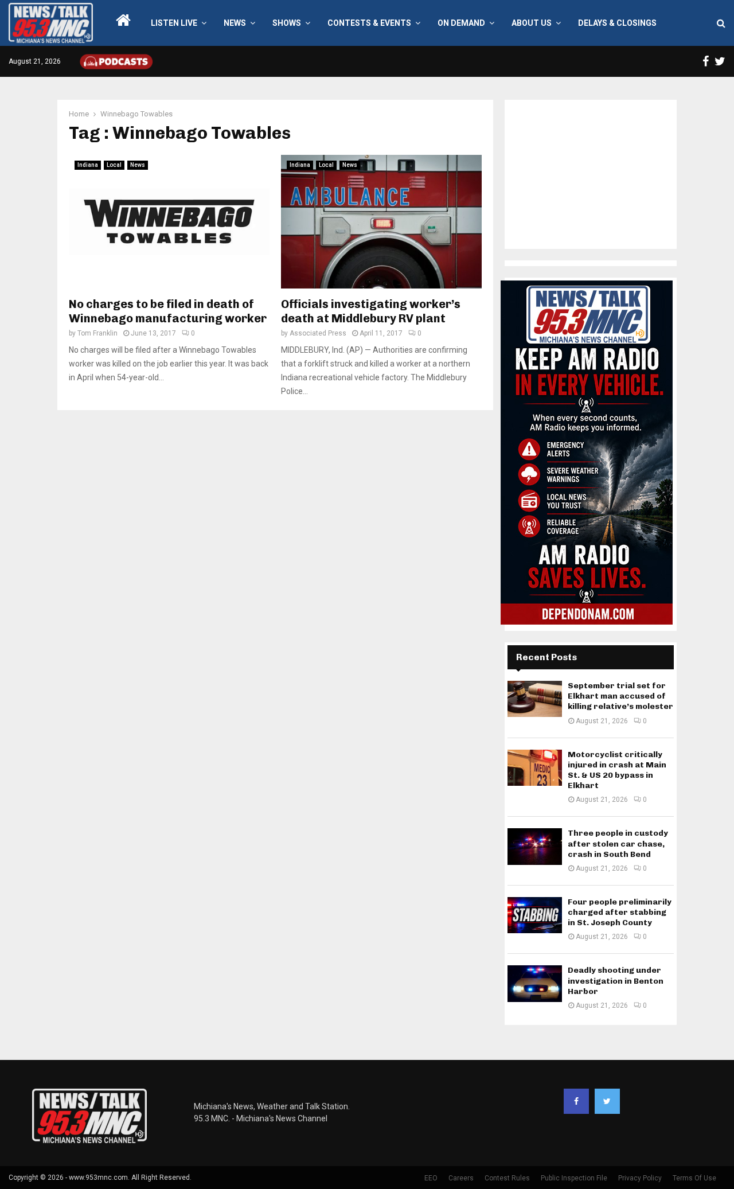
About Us (532, 23)
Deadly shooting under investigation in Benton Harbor (615, 980)
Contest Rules (507, 1178)
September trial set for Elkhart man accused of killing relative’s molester (620, 696)
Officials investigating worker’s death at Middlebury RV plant (370, 311)
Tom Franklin (97, 333)
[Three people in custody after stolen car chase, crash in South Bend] (534, 846)
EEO (431, 1178)
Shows (286, 23)
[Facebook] (576, 1101)
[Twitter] (607, 1101)
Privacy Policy (640, 1178)
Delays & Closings (617, 23)
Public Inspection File (574, 1178)
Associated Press (318, 333)
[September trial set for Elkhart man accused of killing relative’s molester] (534, 699)
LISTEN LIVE (174, 23)
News (235, 23)
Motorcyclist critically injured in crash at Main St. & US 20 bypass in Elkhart (617, 770)
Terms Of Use (694, 1178)
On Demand (461, 23)
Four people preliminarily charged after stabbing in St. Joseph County (619, 912)
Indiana (87, 165)
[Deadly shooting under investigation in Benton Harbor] (534, 983)
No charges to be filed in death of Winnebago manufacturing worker (168, 311)
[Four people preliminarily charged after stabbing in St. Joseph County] (534, 915)
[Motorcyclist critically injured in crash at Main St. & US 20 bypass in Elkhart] (534, 768)
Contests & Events (369, 23)
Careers (461, 1178)
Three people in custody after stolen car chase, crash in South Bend (618, 843)
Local (114, 165)
